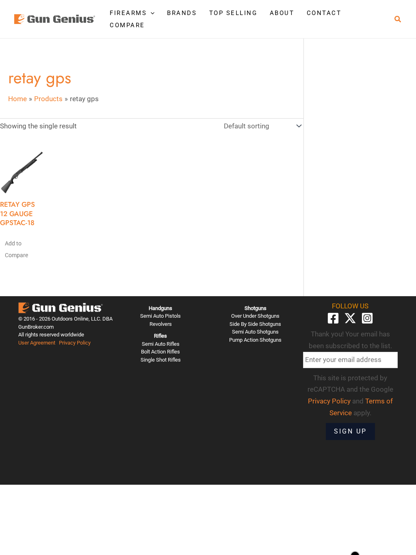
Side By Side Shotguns (255, 324)
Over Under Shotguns (255, 316)
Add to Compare (16, 249)
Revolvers (161, 324)
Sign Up (350, 431)
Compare (127, 25)
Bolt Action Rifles (160, 352)
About (282, 13)
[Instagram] (367, 318)
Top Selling (233, 13)
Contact (324, 13)
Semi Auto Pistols (160, 316)
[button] (150, 13)
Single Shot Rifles (161, 360)
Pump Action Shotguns (255, 340)
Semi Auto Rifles (161, 344)
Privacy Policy (75, 343)
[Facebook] (333, 318)
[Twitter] (350, 318)
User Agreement (36, 343)
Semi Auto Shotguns (255, 332)
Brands (182, 13)
